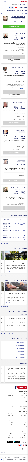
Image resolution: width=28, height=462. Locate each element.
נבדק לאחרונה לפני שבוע (20, 161)
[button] (3, 13)
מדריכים (25, 408)
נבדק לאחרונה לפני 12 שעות (20, 69)
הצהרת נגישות (7, 457)
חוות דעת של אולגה (20, 146)
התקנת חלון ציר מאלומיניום (19, 227)
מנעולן (12, 422)
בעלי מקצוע (25, 4)
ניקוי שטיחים (10, 428)
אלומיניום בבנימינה (21, 342)
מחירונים (25, 404)
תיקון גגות (11, 435)
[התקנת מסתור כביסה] (16, 256)
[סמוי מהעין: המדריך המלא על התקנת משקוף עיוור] (16, 287)
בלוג (12, 406)
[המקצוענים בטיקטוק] (26, 445)
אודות (25, 393)
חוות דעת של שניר (20, 201)
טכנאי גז (25, 435)
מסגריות (11, 424)
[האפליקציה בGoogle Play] (17, 442)
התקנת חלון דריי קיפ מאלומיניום (20, 234)
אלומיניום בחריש (21, 351)
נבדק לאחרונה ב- (19, 104)
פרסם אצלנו (10, 395)
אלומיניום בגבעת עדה (20, 345)
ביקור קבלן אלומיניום (20, 219)
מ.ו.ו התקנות (21, 160)
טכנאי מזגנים (10, 413)
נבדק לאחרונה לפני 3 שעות (20, 35)
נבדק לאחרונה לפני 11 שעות (20, 18)
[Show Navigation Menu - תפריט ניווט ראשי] (1, 1)
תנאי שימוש (16, 457)
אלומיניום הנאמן (20, 33)
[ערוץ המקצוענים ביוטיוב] (19, 445)
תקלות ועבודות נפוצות (19, 249)
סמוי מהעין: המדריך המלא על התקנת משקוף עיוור (16, 294)
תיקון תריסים (10, 437)
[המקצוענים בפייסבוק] (21, 445)
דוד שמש (25, 420)
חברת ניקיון (24, 431)
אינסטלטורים (24, 415)
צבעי (12, 431)
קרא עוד (22, 88)
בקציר (16, 7)
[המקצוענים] (23, 1)
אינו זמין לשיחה (14, 57)
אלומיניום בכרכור (21, 354)
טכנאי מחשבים (10, 415)
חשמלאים (25, 433)
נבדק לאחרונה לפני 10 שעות (20, 189)
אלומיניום (19, 4)
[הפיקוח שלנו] (1, 459)
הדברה (25, 422)
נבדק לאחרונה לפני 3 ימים (20, 133)
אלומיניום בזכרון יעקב (20, 348)
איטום (25, 413)
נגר (12, 426)
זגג (26, 426)
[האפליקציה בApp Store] (10, 442)
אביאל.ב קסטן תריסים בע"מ (17, 187)
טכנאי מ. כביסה (23, 437)
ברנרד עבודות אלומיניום (18, 17)
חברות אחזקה (24, 428)
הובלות (25, 424)
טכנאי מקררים (10, 420)
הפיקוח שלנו (24, 395)
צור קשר (11, 398)
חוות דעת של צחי (20, 47)
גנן (26, 418)
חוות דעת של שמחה (20, 174)
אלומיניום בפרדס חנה (20, 357)
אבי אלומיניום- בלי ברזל (18, 67)
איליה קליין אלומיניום (19, 102)
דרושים (11, 393)
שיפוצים (11, 433)
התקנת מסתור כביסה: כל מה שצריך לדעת (16, 262)
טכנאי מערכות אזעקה (8, 418)
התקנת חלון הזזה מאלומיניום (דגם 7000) (18, 224)
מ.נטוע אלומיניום (20, 130)
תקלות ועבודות (10, 404)
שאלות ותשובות (23, 406)
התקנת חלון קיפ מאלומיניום (19, 230)
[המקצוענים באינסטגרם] (24, 445)
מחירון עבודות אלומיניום (19, 216)
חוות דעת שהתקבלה (20, 116)
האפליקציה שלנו (23, 398)
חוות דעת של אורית (20, 81)
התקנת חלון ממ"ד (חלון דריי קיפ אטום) (19, 238)
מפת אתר (24, 457)
